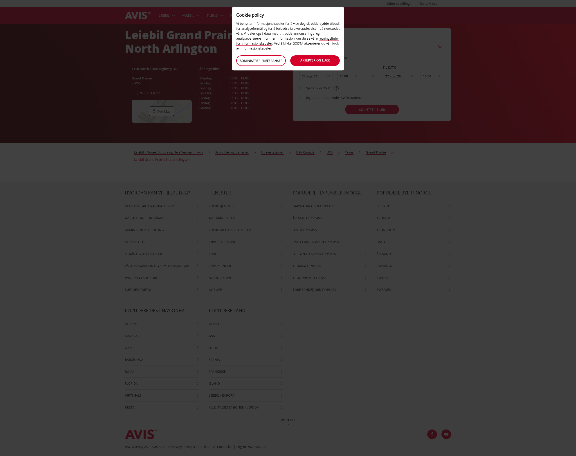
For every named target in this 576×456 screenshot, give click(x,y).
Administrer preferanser (261, 61)
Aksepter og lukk (315, 60)
